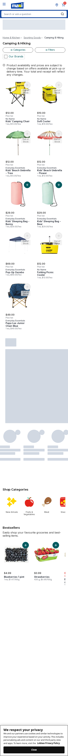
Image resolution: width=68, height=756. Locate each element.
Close (34, 749)
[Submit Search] (62, 14)
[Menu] (4, 4)
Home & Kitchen (11, 37)
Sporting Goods (32, 37)
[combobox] (34, 14)
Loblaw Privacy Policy (48, 743)
